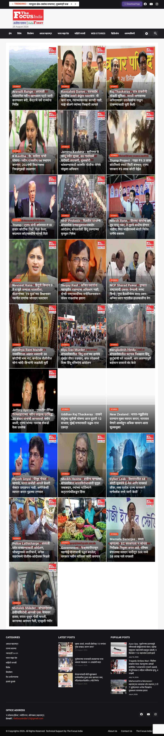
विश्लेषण (30, 33)
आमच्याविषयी (130, 33)
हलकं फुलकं (10, 681)
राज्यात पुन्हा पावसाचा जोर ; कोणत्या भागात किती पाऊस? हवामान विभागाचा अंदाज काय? (65, 4)
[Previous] (71, 4)
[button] (147, 33)
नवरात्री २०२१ (12, 653)
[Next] (75, 4)
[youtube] (151, 4)
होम (10, 33)
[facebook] (145, 4)
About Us (112, 731)
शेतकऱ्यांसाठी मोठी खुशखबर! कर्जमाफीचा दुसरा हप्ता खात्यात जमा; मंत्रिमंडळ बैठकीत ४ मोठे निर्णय (89, 677)
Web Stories (98, 33)
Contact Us (126, 731)
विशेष (19, 33)
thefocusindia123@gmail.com (28, 718)
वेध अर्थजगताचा (12, 677)
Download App (133, 4)
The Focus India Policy (147, 731)
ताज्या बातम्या (11, 648)
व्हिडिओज (115, 33)
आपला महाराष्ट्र (46, 33)
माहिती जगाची (80, 33)
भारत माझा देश (63, 33)
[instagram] (157, 4)
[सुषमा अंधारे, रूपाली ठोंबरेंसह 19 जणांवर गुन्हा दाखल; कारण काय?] (65, 650)
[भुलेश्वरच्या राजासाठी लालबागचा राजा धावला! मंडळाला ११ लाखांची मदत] (65, 665)
